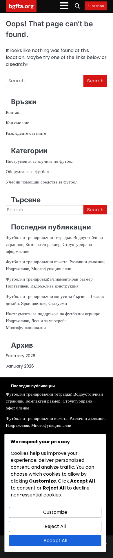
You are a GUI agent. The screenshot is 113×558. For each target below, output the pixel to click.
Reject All (55, 526)
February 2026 (20, 356)
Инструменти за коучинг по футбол (39, 161)
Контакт (13, 112)
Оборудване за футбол (27, 171)
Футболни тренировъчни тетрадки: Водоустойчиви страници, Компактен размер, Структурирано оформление (54, 244)
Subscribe (96, 6)
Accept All (55, 540)
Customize (55, 512)
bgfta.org (21, 5)
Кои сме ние (17, 123)
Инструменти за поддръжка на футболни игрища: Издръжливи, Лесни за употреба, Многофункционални (53, 321)
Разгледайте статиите (26, 133)
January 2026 (20, 366)
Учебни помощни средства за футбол (41, 182)
